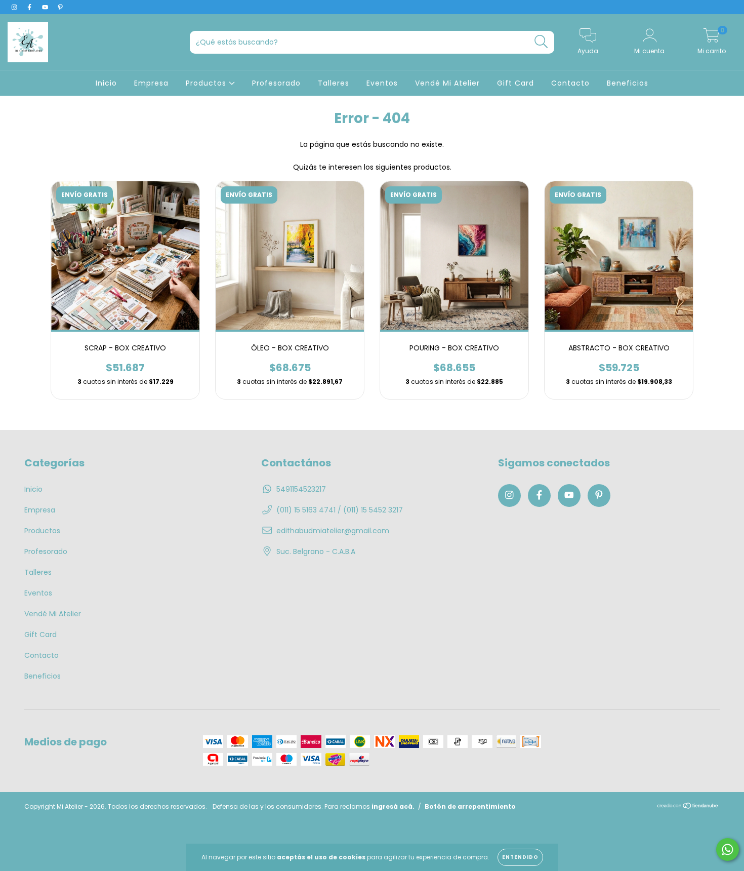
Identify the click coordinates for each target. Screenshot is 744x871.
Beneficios (627, 83)
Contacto (570, 83)
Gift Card (515, 83)
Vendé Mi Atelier (447, 83)
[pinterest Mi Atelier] (60, 7)
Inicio (106, 83)
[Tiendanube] (688, 806)
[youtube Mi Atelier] (46, 7)
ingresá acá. (393, 806)
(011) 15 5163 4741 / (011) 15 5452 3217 (339, 510)
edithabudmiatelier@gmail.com (332, 531)
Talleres (333, 83)
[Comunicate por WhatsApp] (727, 849)
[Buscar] (541, 42)
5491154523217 (301, 489)
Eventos (382, 83)
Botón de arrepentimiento (470, 806)
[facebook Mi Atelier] (30, 7)
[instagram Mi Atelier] (15, 7)
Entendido (520, 857)
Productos (207, 83)
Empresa (151, 83)
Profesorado (276, 83)
